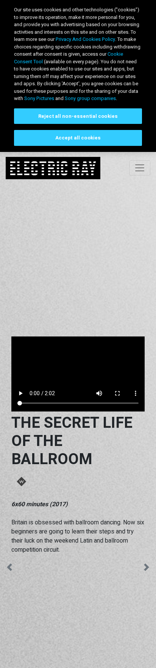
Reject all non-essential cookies (78, 116)
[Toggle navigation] (139, 167)
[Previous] (9, 569)
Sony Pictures (39, 98)
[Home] (53, 168)
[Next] (146, 569)
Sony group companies (90, 98)
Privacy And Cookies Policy (85, 39)
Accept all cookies (78, 137)
